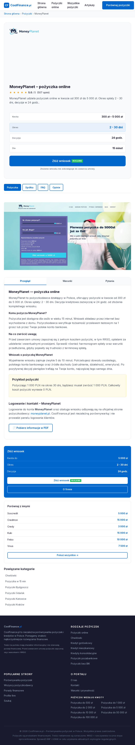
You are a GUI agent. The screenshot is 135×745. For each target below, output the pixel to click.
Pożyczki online (57, 5)
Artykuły (90, 5)
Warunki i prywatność (82, 690)
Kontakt (75, 685)
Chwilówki (10, 575)
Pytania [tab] (110, 281)
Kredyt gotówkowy (81, 643)
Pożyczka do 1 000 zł (113, 702)
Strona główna (42, 5)
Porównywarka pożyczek (18, 680)
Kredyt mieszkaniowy (82, 648)
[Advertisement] (67, 60)
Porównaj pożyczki (118, 5)
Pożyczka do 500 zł (82, 702)
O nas (74, 680)
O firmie (67, 489)
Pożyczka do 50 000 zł (114, 712)
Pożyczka (12, 187)
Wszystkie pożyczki (73, 5)
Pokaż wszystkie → (67, 555)
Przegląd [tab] (25, 281)
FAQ (43, 187)
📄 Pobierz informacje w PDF (31, 427)
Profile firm (10, 695)
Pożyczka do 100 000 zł (84, 717)
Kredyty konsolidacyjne (84, 653)
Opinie (56, 187)
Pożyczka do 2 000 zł (83, 707)
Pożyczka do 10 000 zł (83, 712)
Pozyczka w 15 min (15, 581)
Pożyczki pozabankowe (84, 658)
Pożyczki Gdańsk (14, 593)
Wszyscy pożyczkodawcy (18, 685)
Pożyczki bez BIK (80, 663)
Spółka (29, 187)
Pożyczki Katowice (15, 598)
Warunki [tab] (67, 281)
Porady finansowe (14, 690)
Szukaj (7, 700)
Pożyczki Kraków (14, 604)
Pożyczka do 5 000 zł (113, 707)
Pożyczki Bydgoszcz (16, 587)
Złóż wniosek (67, 161)
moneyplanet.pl (40, 413)
